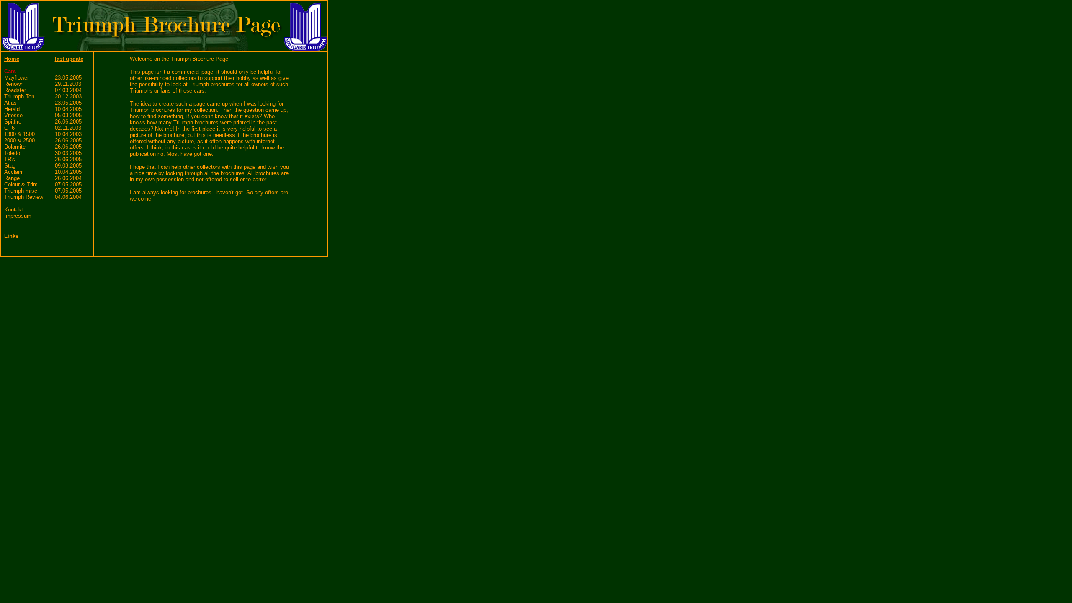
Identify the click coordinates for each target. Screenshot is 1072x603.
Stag (9, 165)
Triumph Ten (19, 96)
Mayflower (16, 78)
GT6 (9, 128)
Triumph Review (23, 197)
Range (12, 178)
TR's (9, 159)
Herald (12, 109)
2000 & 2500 (19, 140)
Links (11, 236)
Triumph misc (20, 191)
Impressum (17, 216)
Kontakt (13, 209)
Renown (13, 84)
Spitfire (12, 122)
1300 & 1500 (19, 134)
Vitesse (13, 115)
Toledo (12, 153)
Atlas (10, 103)
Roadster (15, 90)
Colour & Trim (21, 184)
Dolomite (15, 147)
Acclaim (14, 172)
